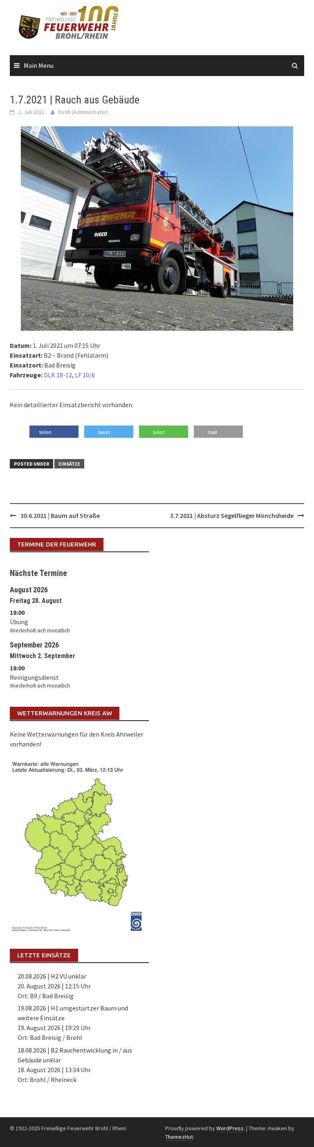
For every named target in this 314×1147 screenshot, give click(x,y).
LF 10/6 (85, 375)
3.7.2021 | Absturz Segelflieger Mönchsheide (232, 515)
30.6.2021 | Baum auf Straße (60, 515)
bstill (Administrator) (83, 112)
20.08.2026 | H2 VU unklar (52, 976)
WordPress (230, 1128)
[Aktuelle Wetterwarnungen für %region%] (79, 844)
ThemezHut (179, 1136)
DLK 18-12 (58, 375)
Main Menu (39, 65)
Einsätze (69, 464)
